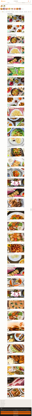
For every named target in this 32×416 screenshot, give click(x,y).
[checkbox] (1, 9)
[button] (2, 1)
